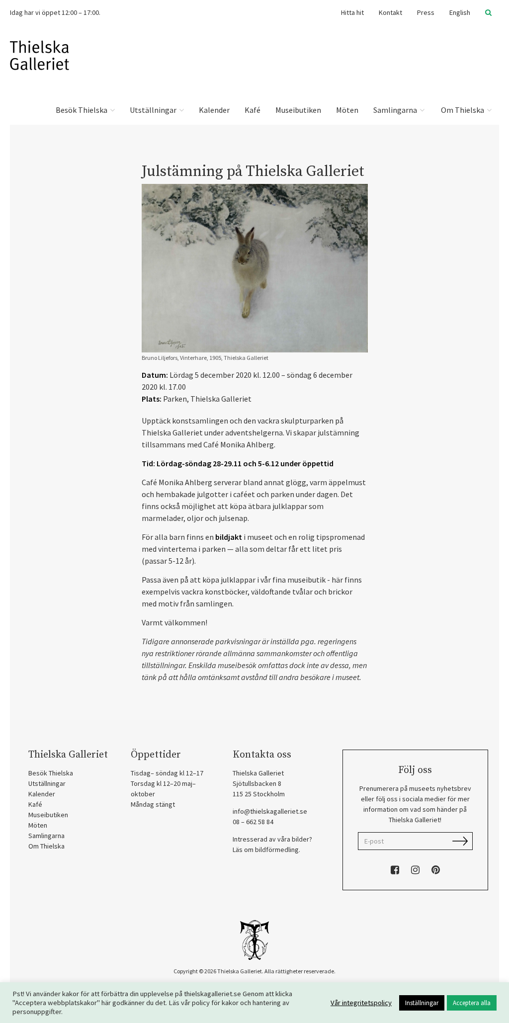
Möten (347, 110)
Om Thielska (462, 110)
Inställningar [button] (421, 1003)
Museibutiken (298, 110)
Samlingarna (396, 110)
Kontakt (390, 12)
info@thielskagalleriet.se (270, 811)
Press (425, 12)
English (459, 12)
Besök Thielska (82, 110)
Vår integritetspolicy (361, 1002)
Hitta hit (352, 12)
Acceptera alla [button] (472, 1003)
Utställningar (154, 110)
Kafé (252, 110)
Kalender (214, 110)
